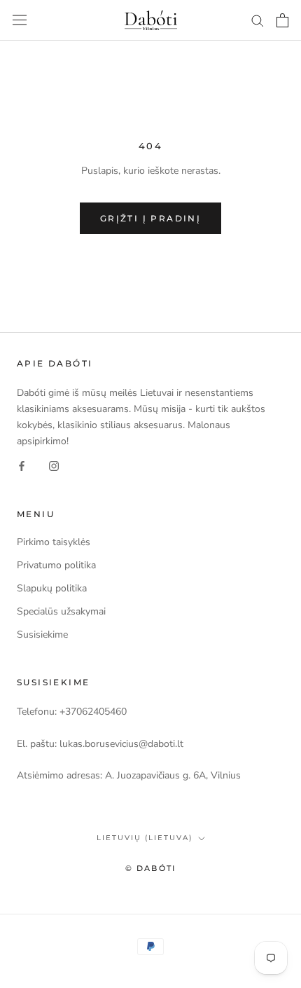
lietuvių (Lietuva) (144, 837)
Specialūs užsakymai (61, 611)
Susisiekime (42, 634)
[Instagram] (54, 466)
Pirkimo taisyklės (53, 542)
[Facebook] (22, 466)
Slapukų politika (52, 588)
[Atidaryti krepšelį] (282, 20)
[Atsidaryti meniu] (20, 20)
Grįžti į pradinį (150, 218)
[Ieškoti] (257, 20)
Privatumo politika (56, 565)
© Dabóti (150, 868)
